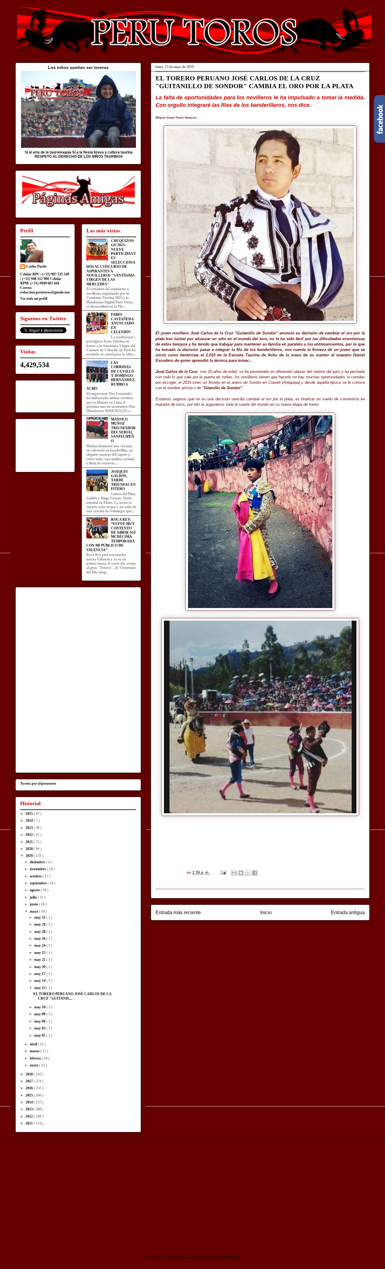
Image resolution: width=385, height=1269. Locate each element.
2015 (30, 1095)
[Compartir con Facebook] (255, 873)
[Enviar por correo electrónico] (234, 873)
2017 (30, 1081)
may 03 (40, 1028)
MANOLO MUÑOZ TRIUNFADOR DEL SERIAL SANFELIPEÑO (123, 430)
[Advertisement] (65, 1193)
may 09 (40, 1014)
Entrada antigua (348, 912)
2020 (30, 849)
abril (34, 1044)
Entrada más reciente (178, 912)
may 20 (40, 967)
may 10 (40, 1007)
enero (34, 1065)
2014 (30, 1102)
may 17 (40, 974)
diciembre (38, 862)
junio (34, 904)
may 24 (40, 945)
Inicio (266, 912)
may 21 (40, 959)
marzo (35, 1051)
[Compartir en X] (248, 873)
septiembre (39, 883)
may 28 (40, 931)
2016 (30, 1088)
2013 (30, 1109)
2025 (30, 813)
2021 (30, 842)
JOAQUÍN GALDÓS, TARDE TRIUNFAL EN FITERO (123, 480)
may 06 (40, 1021)
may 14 (40, 981)
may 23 (40, 953)
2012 (30, 1116)
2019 (30, 856)
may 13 (40, 988)
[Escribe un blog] (241, 873)
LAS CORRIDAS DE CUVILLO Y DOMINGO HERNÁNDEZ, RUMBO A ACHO (110, 376)
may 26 (40, 938)
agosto (35, 890)
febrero (36, 1058)
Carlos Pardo (36, 266)
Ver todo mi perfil (33, 298)
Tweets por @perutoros (38, 783)
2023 (30, 828)
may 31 (40, 917)
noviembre (38, 869)
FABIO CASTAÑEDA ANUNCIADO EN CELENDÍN (122, 323)
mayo (34, 911)
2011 (30, 1123)
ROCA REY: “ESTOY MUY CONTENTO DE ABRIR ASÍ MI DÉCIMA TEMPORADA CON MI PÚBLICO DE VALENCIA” (111, 534)
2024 (30, 820)
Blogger (232, 1257)
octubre (36, 876)
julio (34, 897)
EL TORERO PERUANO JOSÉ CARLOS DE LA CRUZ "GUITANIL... (72, 996)
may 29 (40, 924)
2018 (30, 1074)
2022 (30, 835)
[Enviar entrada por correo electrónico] (223, 872)
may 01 (40, 1035)
